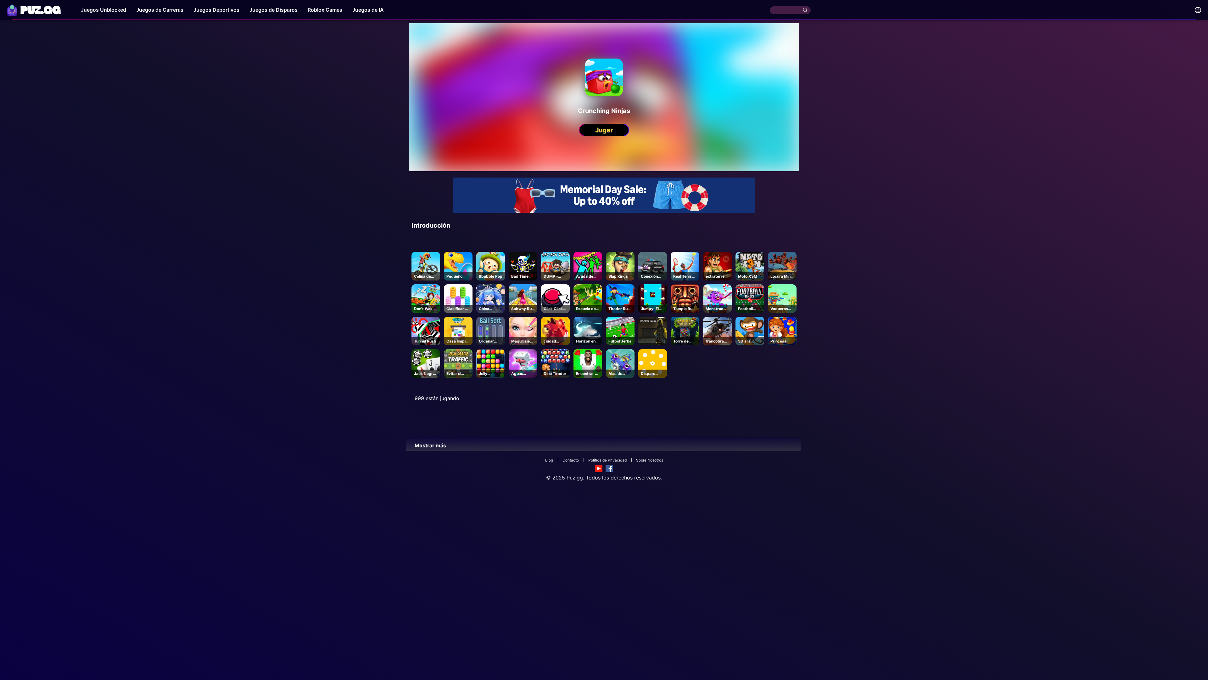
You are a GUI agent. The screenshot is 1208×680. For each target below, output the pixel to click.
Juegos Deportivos (216, 10)
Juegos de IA (368, 10)
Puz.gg (575, 477)
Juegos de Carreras (159, 10)
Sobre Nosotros (649, 460)
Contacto (570, 460)
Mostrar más (430, 445)
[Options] (1198, 10)
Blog (549, 460)
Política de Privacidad (607, 460)
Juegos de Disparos (273, 10)
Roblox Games (325, 10)
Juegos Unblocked (103, 10)
